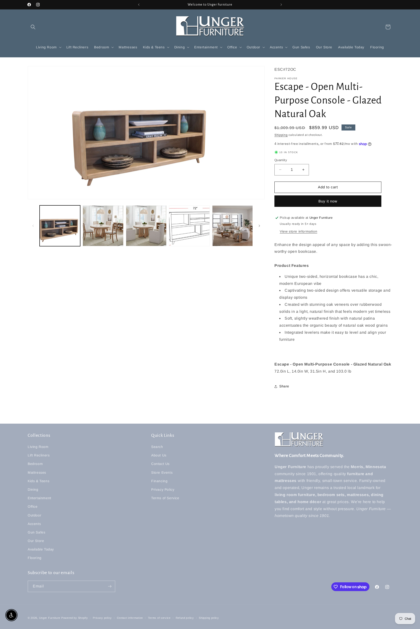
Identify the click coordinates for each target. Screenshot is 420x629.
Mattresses (37, 472)
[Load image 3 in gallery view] (146, 225)
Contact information (130, 617)
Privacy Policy (162, 489)
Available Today (41, 549)
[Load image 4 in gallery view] (189, 225)
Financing (159, 481)
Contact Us (160, 464)
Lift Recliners (39, 455)
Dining (33, 489)
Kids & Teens (38, 481)
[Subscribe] (109, 586)
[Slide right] (259, 225)
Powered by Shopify (74, 617)
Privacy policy (102, 617)
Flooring (35, 558)
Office (33, 506)
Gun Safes (36, 532)
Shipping (281, 135)
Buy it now (327, 201)
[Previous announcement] (138, 4)
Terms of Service (165, 498)
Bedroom (35, 464)
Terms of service (159, 617)
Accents (34, 524)
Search (157, 447)
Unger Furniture (50, 617)
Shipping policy (209, 617)
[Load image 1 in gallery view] (60, 225)
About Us (158, 455)
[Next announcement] (281, 4)
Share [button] (284, 386)
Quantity (280, 160)
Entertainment (39, 498)
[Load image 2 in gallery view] (103, 225)
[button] (33, 27)
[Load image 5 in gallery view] (232, 225)
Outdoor (34, 515)
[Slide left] (33, 225)
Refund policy (185, 617)
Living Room (38, 447)
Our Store (36, 541)
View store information (298, 231)
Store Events (162, 472)
